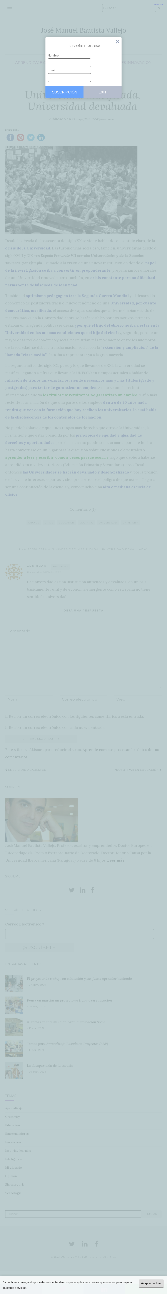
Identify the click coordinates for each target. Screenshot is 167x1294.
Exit (118, 43)
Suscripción (64, 92)
